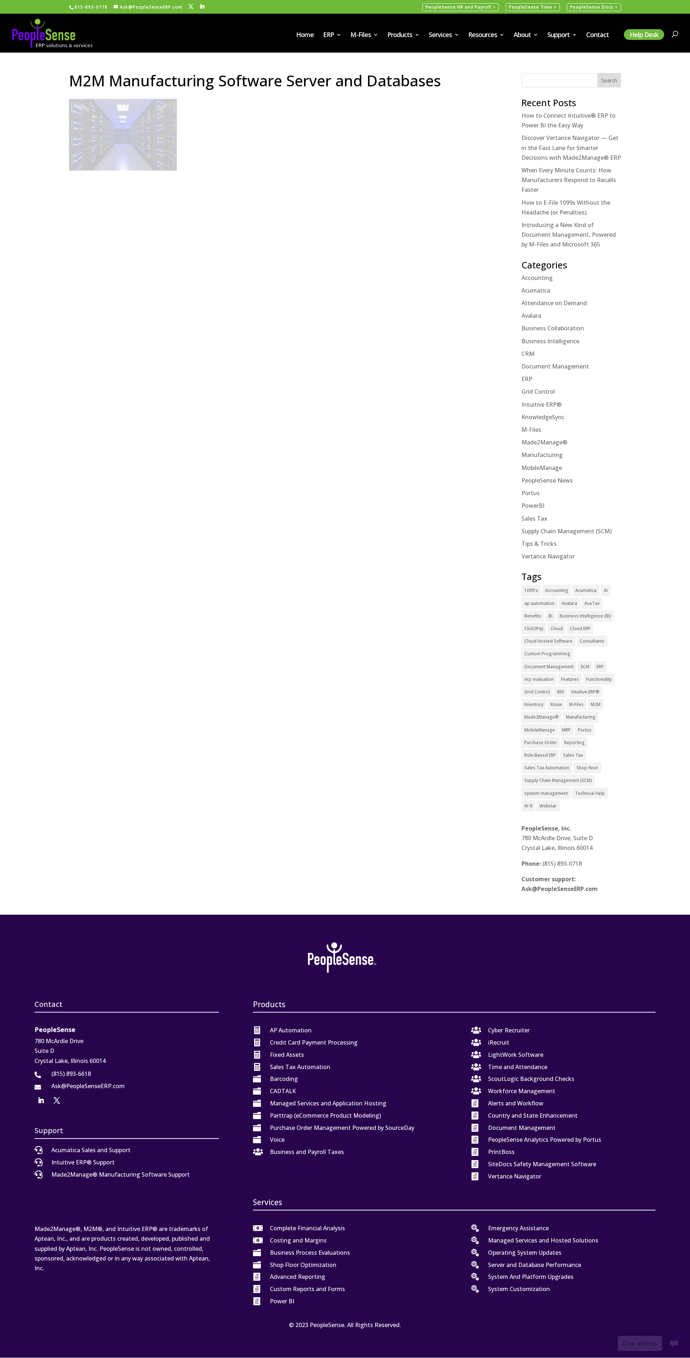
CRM (527, 354)
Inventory (533, 704)
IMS (560, 692)
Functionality (599, 679)
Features (570, 679)
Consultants (592, 641)
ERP (328, 35)
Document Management (555, 366)
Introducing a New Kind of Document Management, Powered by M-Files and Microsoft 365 (568, 234)
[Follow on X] (56, 1100)
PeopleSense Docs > (594, 7)
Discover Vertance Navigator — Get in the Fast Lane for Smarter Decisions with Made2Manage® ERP (571, 147)
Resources (482, 35)
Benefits (532, 616)
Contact (597, 35)
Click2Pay (533, 628)
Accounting (537, 278)
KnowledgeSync (543, 417)
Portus (530, 493)
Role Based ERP (540, 755)
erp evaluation (539, 679)
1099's (531, 590)
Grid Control (538, 391)
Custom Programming (547, 654)
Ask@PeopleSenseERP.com (559, 889)
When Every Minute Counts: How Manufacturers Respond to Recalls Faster (568, 180)
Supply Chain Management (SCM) (566, 531)
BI (550, 616)
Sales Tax (534, 518)
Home (305, 35)
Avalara (531, 316)
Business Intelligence (550, 341)
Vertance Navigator (548, 556)
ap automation (539, 603)
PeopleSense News (547, 480)
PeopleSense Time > (533, 7)
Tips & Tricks (539, 544)
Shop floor (587, 768)
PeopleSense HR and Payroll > (461, 7)
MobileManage (541, 468)
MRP (566, 730)
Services (440, 35)
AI (606, 590)
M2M (596, 704)
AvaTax (591, 603)
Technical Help (590, 793)
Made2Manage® (544, 442)
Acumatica (535, 290)
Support (558, 35)
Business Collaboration (552, 328)
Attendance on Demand (554, 303)
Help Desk (644, 34)
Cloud (557, 628)
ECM (585, 667)
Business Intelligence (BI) (585, 616)
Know (556, 704)
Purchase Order (540, 742)
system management (546, 793)
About (522, 35)
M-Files (360, 35)
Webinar (548, 806)
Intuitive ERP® (541, 404)
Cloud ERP (580, 628)
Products (399, 35)
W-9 (528, 806)
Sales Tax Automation (546, 768)
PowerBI (532, 506)
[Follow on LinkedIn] (40, 1100)
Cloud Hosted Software (548, 641)
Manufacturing (542, 455)
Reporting (574, 742)
